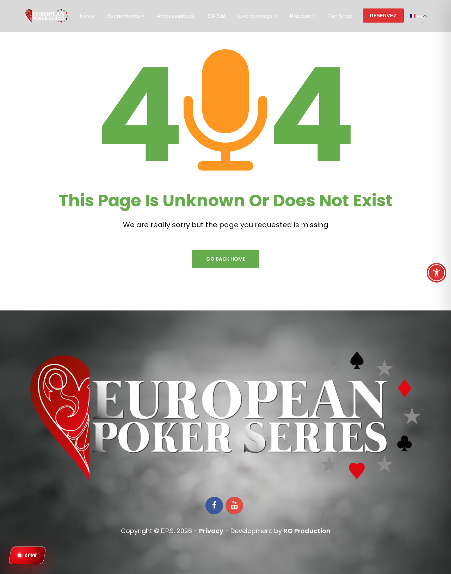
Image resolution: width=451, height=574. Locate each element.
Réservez (383, 15)
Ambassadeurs (175, 16)
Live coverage (255, 16)
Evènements (123, 16)
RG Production (307, 530)
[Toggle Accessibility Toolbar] (436, 273)
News (87, 16)
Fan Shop (340, 16)
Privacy (211, 530)
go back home (225, 258)
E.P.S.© (216, 16)
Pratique (300, 16)
